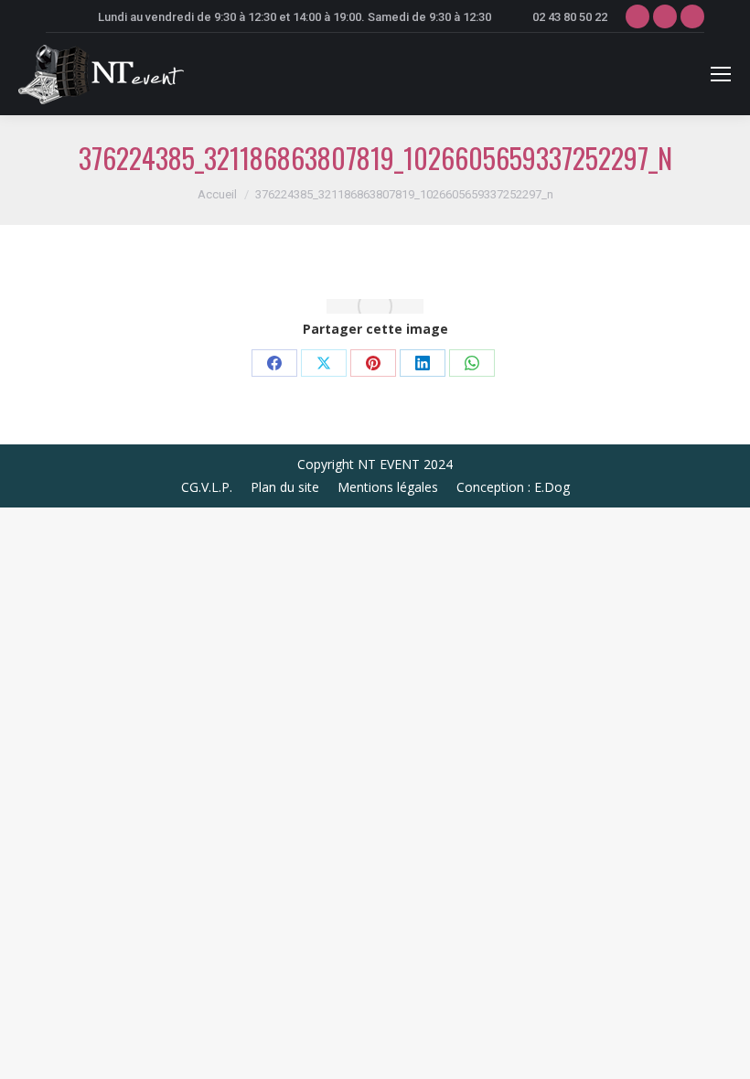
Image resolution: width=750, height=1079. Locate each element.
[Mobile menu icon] (721, 74)
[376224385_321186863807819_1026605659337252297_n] (375, 306)
